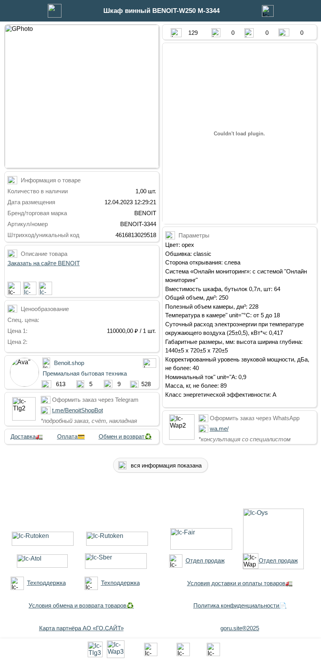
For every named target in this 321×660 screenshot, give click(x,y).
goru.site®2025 (239, 628)
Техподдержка (46, 582)
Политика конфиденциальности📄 (240, 605)
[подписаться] (14, 288)
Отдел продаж (205, 560)
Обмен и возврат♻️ (125, 436)
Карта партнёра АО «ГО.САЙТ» (81, 628)
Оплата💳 (71, 436)
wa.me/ (219, 428)
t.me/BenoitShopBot (77, 410)
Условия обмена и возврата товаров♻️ (81, 605)
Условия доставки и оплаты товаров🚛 (240, 583)
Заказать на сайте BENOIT (43, 263)
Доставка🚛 (27, 436)
